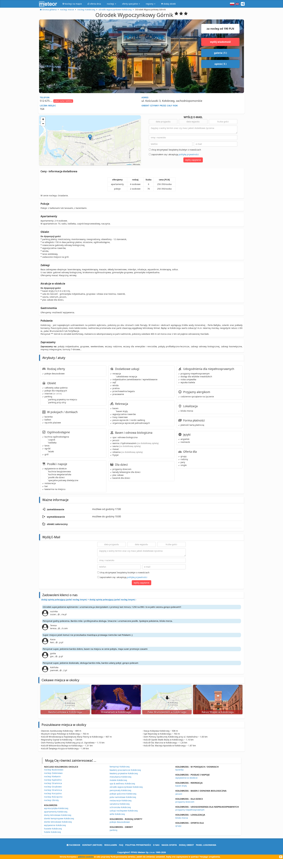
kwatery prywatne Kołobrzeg (124, 773)
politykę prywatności (189, 154)
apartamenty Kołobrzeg (55, 811)
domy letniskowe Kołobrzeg (57, 815)
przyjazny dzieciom (184, 801)
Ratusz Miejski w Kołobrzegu (218, 712)
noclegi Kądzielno (53, 779)
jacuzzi (178, 793)
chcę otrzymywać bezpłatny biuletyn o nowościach (176, 149)
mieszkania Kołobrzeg (120, 776)
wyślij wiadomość (220, 41)
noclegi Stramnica (53, 783)
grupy (178, 825)
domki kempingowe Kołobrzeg (59, 818)
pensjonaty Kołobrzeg (120, 790)
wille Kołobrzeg (117, 814)
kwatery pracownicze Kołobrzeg (125, 770)
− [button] (43, 123)
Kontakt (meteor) (92, 845)
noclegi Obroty (51, 800)
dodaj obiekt (186, 845)
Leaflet (129, 164)
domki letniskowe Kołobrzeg (58, 821)
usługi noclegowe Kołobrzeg (124, 810)
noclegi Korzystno (53, 793)
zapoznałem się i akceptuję (175, 154)
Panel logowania (206, 845)
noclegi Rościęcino (53, 796)
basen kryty (181, 785)
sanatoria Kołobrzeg (120, 803)
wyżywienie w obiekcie (186, 777)
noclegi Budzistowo (53, 769)
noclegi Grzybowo (53, 786)
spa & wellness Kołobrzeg (122, 783)
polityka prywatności (138, 845)
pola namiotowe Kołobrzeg (123, 797)
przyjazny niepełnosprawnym (189, 809)
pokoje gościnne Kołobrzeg (123, 793)
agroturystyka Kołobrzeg (56, 808)
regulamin (110, 845)
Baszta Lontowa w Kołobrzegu (65, 712)
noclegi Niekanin (52, 776)
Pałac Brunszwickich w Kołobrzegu (167, 712)
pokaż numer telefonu (63, 101)
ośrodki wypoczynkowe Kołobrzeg (126, 787)
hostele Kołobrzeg (53, 828)
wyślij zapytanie (193, 159)
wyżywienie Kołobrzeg (55, 825)
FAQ (121, 845)
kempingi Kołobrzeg (120, 766)
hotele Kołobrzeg (52, 832)
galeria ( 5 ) (220, 52)
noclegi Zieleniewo (53, 773)
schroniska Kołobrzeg (120, 807)
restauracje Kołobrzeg (120, 800)
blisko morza (181, 817)
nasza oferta (169, 845)
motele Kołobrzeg (118, 780)
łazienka (179, 769)
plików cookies (85, 856)
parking (113, 830)
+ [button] (43, 119)
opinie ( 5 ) (220, 64)
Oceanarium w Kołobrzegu (116, 712)
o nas (156, 845)
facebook (74, 845)
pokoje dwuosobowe (120, 822)
